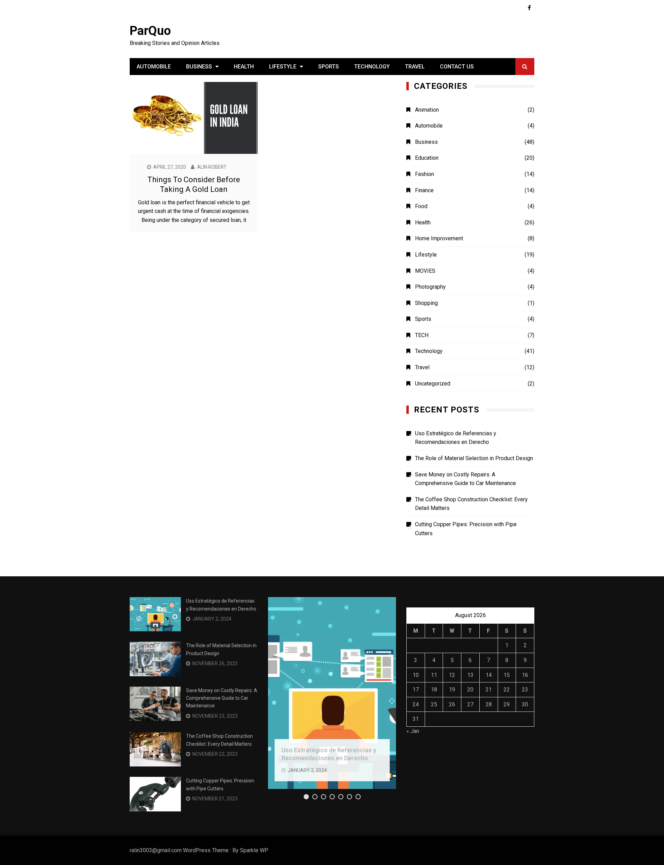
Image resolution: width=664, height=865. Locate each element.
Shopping (426, 303)
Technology (372, 66)
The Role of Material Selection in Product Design (474, 458)
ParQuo (150, 31)
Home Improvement (439, 238)
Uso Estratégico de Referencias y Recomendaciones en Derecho (455, 438)
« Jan (412, 731)
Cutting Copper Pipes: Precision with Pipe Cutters (466, 529)
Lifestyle (282, 66)
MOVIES (425, 271)
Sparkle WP (254, 850)
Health (244, 66)
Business (199, 66)
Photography (430, 286)
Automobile (154, 66)
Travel (415, 66)
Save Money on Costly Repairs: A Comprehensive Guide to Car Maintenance (465, 479)
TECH (421, 335)
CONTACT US (457, 66)
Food (421, 206)
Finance (424, 190)
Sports (328, 66)
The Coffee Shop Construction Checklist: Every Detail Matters (471, 504)
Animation (427, 109)
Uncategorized (432, 383)
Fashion (424, 174)
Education (427, 158)
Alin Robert (212, 167)
